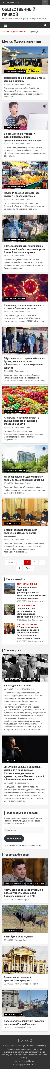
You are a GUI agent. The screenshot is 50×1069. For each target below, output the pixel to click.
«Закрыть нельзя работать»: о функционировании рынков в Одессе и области (21, 420)
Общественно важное (15, 71)
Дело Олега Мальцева (27, 606)
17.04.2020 (8, 143)
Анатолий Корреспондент (26, 984)
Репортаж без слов (16, 854)
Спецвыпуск (33, 679)
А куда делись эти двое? (18, 685)
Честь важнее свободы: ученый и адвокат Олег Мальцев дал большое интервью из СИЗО (23, 893)
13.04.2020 (8, 483)
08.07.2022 (8, 1028)
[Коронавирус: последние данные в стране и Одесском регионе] (25, 288)
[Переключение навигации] (5, 25)
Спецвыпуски (12, 650)
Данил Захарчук (22, 783)
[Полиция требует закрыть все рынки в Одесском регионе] (25, 175)
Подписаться (14, 838)
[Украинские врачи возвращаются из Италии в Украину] (25, 60)
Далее (29, 568)
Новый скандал (12, 127)
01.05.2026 (21, 620)
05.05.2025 (8, 783)
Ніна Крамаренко (35, 601)
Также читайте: (16, 579)
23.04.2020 (8, 84)
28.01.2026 (8, 689)
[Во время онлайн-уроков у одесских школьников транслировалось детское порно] (25, 116)
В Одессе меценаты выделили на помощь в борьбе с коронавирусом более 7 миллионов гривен (24, 249)
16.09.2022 (8, 940)
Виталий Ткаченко (23, 940)
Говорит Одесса (12, 523)
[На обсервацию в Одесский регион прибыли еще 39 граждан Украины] (25, 459)
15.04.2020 (8, 371)
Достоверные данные (15, 299)
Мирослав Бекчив (23, 1028)
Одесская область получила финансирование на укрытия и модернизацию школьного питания (31, 592)
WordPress (31, 1064)
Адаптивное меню (45, 2)
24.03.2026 (8, 899)
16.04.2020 (8, 256)
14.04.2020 (8, 427)
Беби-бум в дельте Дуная (18, 936)
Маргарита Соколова (24, 689)
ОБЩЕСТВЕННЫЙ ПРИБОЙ (31, 1045)
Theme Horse (28, 1061)
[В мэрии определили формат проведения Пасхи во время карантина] (25, 512)
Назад (10, 562)
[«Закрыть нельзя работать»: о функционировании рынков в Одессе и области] (25, 400)
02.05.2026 (21, 601)
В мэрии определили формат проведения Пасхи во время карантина (20, 533)
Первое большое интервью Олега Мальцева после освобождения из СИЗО (30, 612)
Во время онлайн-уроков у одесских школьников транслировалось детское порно (23, 136)
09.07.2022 (8, 984)
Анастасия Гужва (22, 84)
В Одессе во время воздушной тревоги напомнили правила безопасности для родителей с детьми (28, 633)
